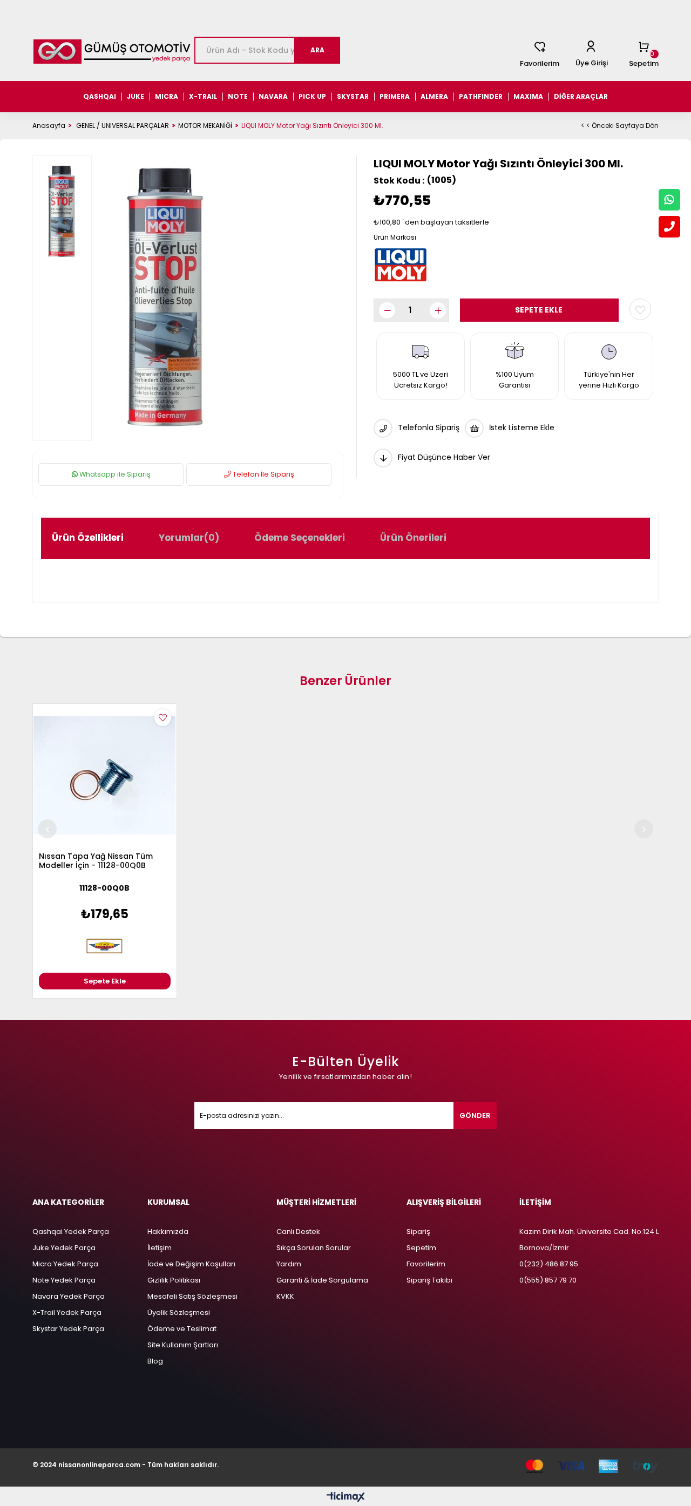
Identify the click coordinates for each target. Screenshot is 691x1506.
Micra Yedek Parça (65, 1264)
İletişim (159, 1248)
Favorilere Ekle (162, 717)
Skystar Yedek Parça (68, 1329)
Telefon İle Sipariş (262, 474)
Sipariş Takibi (429, 1280)
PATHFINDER (481, 96)
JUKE (135, 96)
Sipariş (418, 1231)
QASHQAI (99, 96)
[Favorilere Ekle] (640, 309)
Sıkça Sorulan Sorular (313, 1248)
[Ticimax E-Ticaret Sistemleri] (346, 1497)
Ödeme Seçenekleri (299, 537)
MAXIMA (528, 96)
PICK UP (312, 96)
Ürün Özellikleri (88, 537)
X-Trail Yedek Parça (66, 1312)
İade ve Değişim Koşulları (191, 1264)
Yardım (288, 1264)
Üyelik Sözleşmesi (178, 1312)
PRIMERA (395, 96)
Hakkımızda (167, 1231)
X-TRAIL (203, 96)
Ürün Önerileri (413, 537)
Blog (155, 1361)
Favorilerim (539, 63)
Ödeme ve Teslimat (181, 1329)
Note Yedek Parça (64, 1280)
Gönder (475, 1115)
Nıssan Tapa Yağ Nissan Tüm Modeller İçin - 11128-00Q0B (96, 861)
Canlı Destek (298, 1231)
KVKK (285, 1296)
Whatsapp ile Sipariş (114, 474)
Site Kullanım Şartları (182, 1345)
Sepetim (421, 1248)
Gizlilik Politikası (173, 1280)
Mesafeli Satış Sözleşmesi (192, 1296)
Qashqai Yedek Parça (70, 1231)
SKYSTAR (353, 96)
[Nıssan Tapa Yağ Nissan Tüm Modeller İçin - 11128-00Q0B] (104, 775)
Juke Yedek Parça (64, 1248)
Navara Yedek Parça (68, 1296)
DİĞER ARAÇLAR (581, 96)
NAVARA (273, 96)
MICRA (166, 96)
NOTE (238, 96)
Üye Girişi (591, 63)
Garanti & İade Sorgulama (322, 1280)
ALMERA (434, 96)
